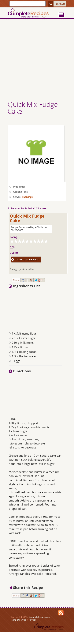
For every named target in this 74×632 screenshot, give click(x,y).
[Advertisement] (37, 60)
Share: (16, 280)
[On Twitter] (36, 280)
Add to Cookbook (28, 259)
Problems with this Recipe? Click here (27, 208)
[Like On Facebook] (22, 280)
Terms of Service (18, 619)
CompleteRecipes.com (39, 616)
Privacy (32, 619)
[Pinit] (31, 280)
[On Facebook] (27, 280)
